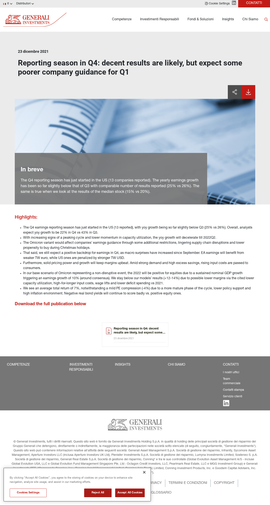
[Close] (144, 472)
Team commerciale (231, 381)
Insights (228, 19)
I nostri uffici (231, 372)
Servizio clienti (232, 396)
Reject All (98, 492)
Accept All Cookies (129, 492)
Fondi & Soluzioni (201, 19)
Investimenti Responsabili (159, 19)
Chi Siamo (250, 19)
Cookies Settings (28, 492)
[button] (217, 4)
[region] (77, 485)
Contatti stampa (233, 390)
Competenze (122, 19)
